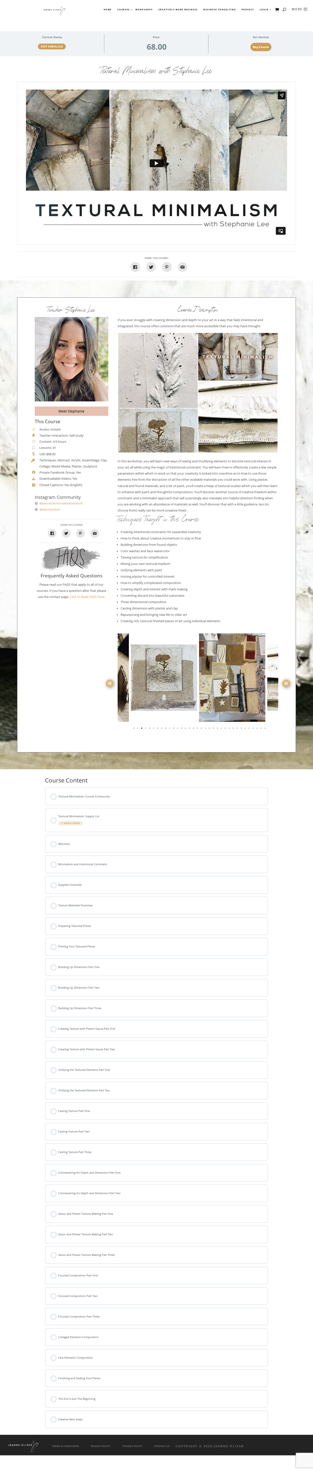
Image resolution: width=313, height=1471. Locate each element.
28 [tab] (242, 729)
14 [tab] (186, 729)
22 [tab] (218, 729)
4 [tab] (146, 729)
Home (108, 10)
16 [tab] (194, 729)
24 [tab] (225, 729)
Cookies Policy (132, 1446)
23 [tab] (222, 729)
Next (286, 684)
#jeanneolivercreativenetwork (61, 503)
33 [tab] (261, 729)
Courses (123, 10)
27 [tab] (237, 729)
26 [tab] (234, 729)
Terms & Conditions (65, 1446)
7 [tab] (158, 729)
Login (264, 10)
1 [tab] (134, 729)
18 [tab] (202, 729)
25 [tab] (230, 729)
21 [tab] (214, 729)
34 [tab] (265, 729)
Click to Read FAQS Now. (87, 597)
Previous (110, 684)
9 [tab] (166, 729)
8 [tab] (162, 729)
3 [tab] (142, 729)
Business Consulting (219, 10)
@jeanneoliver (49, 509)
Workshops (144, 10)
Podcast (248, 10)
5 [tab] (150, 729)
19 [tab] (206, 729)
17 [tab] (198, 729)
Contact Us (162, 1446)
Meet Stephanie (71, 411)
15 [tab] (190, 729)
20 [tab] (210, 729)
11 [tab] (174, 729)
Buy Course (261, 47)
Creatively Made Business (178, 10)
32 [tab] (258, 729)
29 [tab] (246, 729)
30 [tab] (249, 729)
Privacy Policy (100, 1446)
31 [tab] (253, 729)
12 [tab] (178, 729)
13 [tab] (182, 729)
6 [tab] (154, 729)
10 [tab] (170, 729)
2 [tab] (138, 729)
